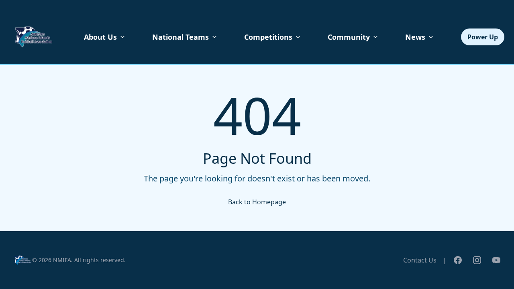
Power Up (482, 37)
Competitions (268, 37)
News (415, 37)
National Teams (180, 37)
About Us (100, 37)
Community (349, 37)
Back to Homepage (257, 201)
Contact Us (419, 260)
